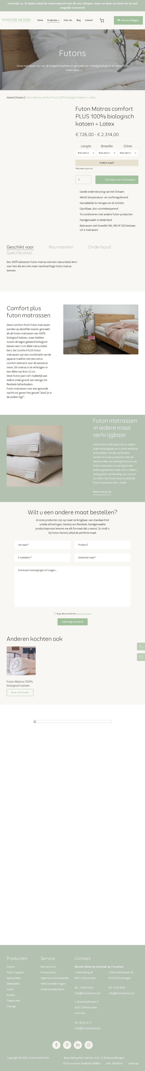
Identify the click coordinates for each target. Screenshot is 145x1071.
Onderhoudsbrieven (52, 989)
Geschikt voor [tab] (20, 247)
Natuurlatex (14, 978)
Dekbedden (13, 983)
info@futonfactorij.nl (87, 993)
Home (10, 97)
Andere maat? (107, 163)
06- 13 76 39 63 (117, 987)
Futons (20, 97)
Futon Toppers (15, 972)
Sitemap (133, 1063)
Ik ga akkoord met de (74, 613)
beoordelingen (114, 1057)
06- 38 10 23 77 (83, 1022)
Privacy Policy (48, 972)
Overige (11, 1006)
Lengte (86, 146)
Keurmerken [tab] (61, 247)
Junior (10, 989)
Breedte (107, 146)
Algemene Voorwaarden (55, 978)
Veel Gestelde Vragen (53, 983)
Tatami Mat (13, 1000)
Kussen (11, 995)
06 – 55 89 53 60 (84, 987)
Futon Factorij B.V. (38, 1057)
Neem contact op (102, 492)
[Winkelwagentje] (102, 20)
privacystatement (83, 613)
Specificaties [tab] (19, 252)
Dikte (128, 146)
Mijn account (48, 966)
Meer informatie (20, 692)
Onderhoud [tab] (99, 247)
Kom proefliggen (130, 20)
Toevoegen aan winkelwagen (120, 180)
